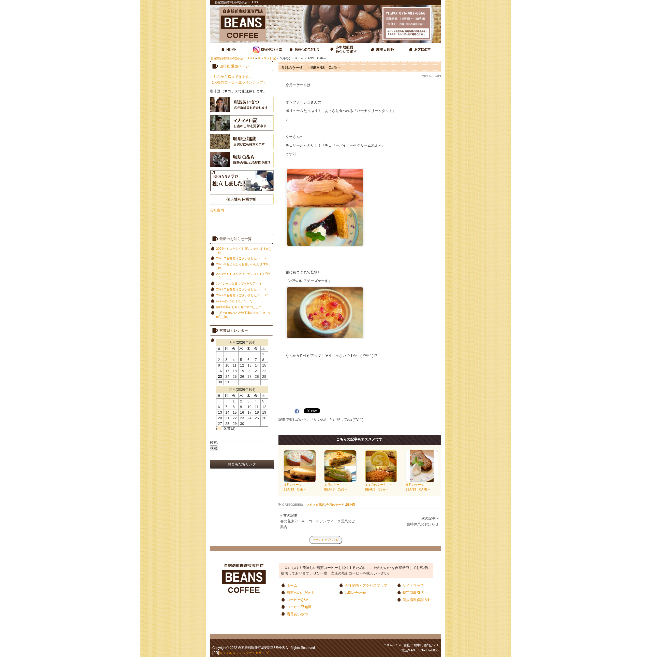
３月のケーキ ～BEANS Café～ (336, 487)
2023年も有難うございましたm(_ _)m (242, 289)
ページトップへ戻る (325, 539)
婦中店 (350, 505)
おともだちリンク (242, 464)
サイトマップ (413, 585)
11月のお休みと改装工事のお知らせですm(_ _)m (244, 314)
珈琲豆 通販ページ (234, 66)
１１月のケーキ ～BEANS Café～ (378, 487)
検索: (214, 442)
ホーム (292, 585)
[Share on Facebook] (298, 411)
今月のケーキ (335, 505)
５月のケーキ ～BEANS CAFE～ (418, 487)
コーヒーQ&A (297, 600)
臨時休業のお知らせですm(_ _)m (238, 307)
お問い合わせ (355, 592)
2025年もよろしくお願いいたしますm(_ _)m (243, 266)
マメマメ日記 (267, 58)
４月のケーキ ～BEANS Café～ (296, 487)
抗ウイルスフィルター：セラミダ (244, 653)
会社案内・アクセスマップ (366, 585)
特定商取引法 (413, 592)
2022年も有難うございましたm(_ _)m (242, 295)
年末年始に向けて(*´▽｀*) (234, 301)
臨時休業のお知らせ (423, 524)
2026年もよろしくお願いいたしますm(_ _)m (243, 250)
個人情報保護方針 (417, 600)
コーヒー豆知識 (299, 607)
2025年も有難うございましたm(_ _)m (242, 258)
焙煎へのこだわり (301, 592)
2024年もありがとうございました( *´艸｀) (243, 275)
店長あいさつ (297, 614)
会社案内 (217, 210)
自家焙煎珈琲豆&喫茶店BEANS (232, 58)
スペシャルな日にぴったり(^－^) (238, 283)
